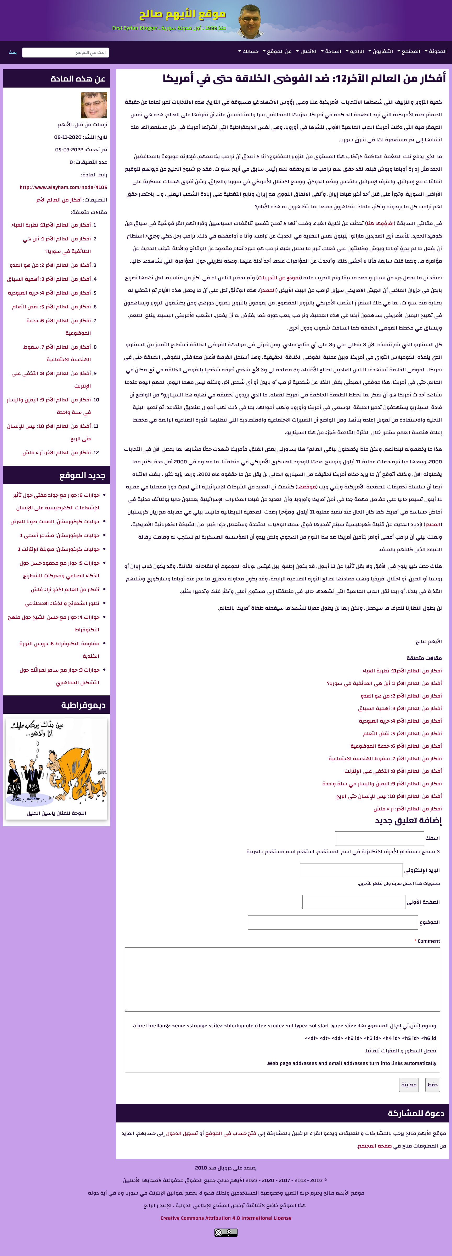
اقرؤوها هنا (380, 223)
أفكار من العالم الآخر (59, 200)
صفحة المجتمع (375, 1146)
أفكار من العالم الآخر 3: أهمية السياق (400, 708)
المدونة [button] (438, 51)
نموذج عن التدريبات (279, 278)
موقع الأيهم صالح (182, 13)
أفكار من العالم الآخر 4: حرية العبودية (400, 721)
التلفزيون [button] (383, 51)
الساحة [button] (333, 51)
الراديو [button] (357, 51)
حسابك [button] (250, 51)
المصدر (268, 290)
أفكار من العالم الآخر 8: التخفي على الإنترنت (393, 771)
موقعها (306, 487)
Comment (429, 941)
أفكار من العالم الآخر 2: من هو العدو (401, 696)
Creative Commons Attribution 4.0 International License (226, 1218)
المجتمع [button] (411, 51)
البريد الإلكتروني (422, 870)
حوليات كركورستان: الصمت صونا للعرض (54, 521)
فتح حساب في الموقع (230, 1133)
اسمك (432, 838)
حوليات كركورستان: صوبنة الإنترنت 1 (58, 549)
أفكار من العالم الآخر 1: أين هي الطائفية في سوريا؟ (384, 683)
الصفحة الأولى (423, 902)
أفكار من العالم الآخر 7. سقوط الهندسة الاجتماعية (385, 758)
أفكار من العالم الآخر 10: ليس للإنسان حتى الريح (389, 796)
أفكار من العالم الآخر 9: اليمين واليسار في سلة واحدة (382, 783)
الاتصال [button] (309, 51)
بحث (13, 52)
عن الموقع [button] (279, 51)
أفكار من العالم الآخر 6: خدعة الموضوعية (396, 746)
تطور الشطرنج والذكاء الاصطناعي (62, 603)
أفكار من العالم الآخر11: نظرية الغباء (402, 671)
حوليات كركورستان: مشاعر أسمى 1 (59, 535)
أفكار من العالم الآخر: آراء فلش (408, 809)
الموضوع (430, 922)
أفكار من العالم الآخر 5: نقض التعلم (402, 733)
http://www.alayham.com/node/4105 (63, 187)
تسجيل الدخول (181, 1133)
